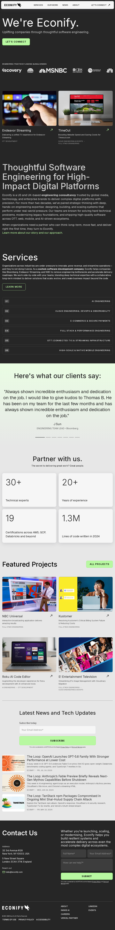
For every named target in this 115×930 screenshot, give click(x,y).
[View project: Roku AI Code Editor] (29, 654)
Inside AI (65, 910)
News (65, 5)
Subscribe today (27, 723)
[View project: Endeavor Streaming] (29, 108)
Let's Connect (16, 41)
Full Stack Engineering (68, 143)
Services (38, 5)
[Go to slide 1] (40, 436)
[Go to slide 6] (71, 436)
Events (92, 910)
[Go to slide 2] (48, 436)
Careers (65, 914)
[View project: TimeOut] (85, 108)
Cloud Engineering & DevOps (70, 141)
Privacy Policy (64, 747)
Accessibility (43, 919)
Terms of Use (9, 919)
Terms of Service (77, 747)
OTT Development (9, 141)
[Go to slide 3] (54, 436)
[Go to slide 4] (60, 436)
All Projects (99, 564)
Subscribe (57, 740)
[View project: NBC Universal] (29, 594)
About (76, 5)
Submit (87, 876)
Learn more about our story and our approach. (32, 233)
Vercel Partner (69, 918)
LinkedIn (92, 906)
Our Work (52, 5)
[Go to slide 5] (65, 436)
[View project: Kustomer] (86, 594)
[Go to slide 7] (77, 436)
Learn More (14, 286)
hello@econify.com (14, 872)
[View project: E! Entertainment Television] (86, 654)
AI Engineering (8, 687)
